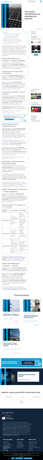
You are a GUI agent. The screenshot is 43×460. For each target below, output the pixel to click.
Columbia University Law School (9, 137)
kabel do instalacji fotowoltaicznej (19, 186)
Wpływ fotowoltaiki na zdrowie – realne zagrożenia (12, 40)
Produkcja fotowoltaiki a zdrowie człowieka (12, 36)
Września (18, 426)
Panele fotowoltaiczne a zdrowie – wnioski (10, 43)
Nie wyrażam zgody (19, 458)
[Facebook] (11, 30)
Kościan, (26, 426)
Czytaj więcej (16, 321)
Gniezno (15, 426)
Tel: (7, 444)
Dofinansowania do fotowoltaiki (34, 447)
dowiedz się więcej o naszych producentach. (11, 88)
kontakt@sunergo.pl (31, 0)
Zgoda (13, 458)
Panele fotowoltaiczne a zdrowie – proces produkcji (12, 33)
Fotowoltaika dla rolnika (33, 442)
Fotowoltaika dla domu (7, 434)
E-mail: (8, 445)
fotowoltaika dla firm (16, 434)
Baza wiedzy (31, 450)
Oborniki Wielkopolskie (7, 428)
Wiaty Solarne (31, 445)
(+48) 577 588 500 (31, 1)
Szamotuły (14, 428)
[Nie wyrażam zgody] (41, 455)
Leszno (12, 426)
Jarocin (24, 426)
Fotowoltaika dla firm (32, 444)
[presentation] (20, 402)
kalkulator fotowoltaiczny (7, 435)
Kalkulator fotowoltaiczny (28, 363)
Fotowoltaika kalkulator (33, 446)
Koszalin (4, 429)
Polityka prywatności (28, 458)
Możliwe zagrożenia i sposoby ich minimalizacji (13, 41)
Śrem (21, 426)
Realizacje (30, 448)
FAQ (29, 451)
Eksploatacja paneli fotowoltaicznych (10, 37)
